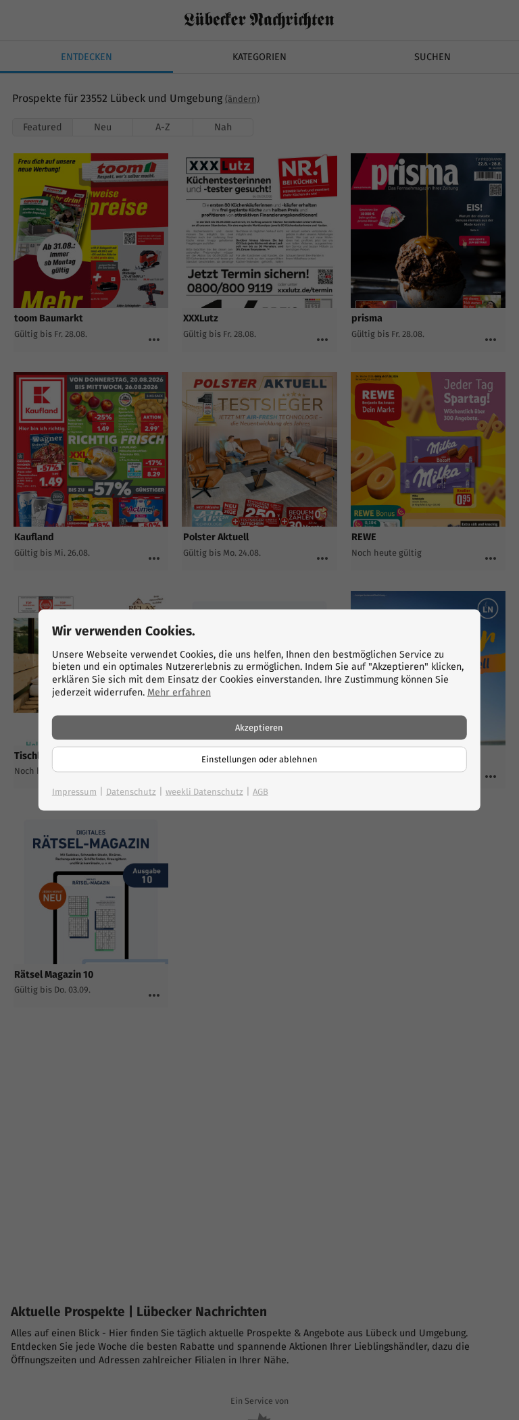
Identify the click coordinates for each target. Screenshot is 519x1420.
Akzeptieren (259, 727)
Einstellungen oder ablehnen (259, 759)
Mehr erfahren (179, 692)
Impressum (74, 792)
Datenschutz (131, 792)
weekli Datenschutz (204, 792)
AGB (260, 792)
